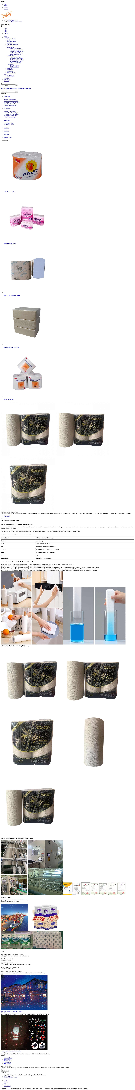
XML (5, 1084)
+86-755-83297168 (12, 20)
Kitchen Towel (10, 47)
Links (5, 1080)
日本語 (6, 7)
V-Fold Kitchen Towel (15, 54)
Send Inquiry (7, 79)
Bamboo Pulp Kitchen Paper (17, 60)
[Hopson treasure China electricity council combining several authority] (24, 1049)
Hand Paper (10, 69)
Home (5, 36)
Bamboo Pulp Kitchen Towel (17, 51)
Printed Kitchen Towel (15, 48)
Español (6, 9)
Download (6, 78)
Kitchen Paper (10, 55)
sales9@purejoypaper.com (15, 21)
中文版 (6, 5)
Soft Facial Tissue (14, 67)
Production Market (11, 41)
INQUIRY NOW (4, 1070)
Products (6, 45)
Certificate (9, 43)
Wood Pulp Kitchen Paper (16, 58)
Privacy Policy (7, 1086)
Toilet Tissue (10, 71)
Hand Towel (10, 68)
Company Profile (11, 38)
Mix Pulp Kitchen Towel (16, 53)
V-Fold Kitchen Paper (15, 62)
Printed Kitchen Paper (15, 57)
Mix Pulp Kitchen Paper (16, 61)
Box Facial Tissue (14, 65)
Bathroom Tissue (11, 72)
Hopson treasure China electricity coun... (11, 1051)
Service (9, 40)
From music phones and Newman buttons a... (12, 1011)
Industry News (10, 75)
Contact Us (6, 81)
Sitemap (6, 1081)
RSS (5, 1083)
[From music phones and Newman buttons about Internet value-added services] (24, 1010)
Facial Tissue (10, 64)
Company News (11, 76)
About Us (6, 37)
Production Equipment (12, 44)
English (6, 4)
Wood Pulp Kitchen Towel (16, 50)
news (5, 74)
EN (2, 1)
